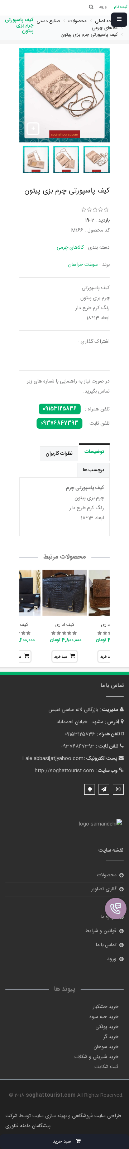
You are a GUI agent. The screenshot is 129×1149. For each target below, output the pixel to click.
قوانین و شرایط (100, 931)
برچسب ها (93, 470)
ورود (111, 959)
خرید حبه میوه (104, 1017)
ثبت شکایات (106, 1067)
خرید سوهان (106, 1047)
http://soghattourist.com (64, 770)
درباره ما (108, 917)
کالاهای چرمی (70, 247)
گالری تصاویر (103, 889)
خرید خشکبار (105, 1007)
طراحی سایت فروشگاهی (96, 1116)
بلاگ (111, 903)
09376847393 (59, 423)
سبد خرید (60, 657)
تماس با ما (106, 945)
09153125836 (60, 409)
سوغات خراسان (83, 265)
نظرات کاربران (59, 453)
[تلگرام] (104, 789)
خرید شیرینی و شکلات (96, 1057)
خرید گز (110, 1037)
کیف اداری (64, 625)
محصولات (106, 875)
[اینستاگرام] (118, 789)
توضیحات (94, 452)
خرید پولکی (106, 1027)
